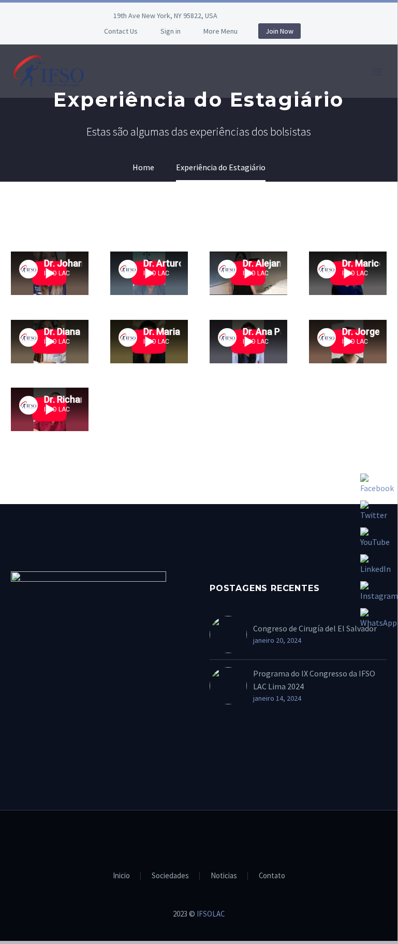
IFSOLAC (211, 914)
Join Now (279, 31)
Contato (272, 876)
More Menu (220, 31)
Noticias (224, 876)
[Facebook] (259, 15)
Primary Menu (377, 72)
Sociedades (170, 876)
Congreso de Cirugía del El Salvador (315, 628)
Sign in (170, 31)
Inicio (121, 876)
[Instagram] (274, 15)
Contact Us (121, 31)
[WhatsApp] (290, 15)
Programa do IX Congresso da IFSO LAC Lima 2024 (314, 679)
